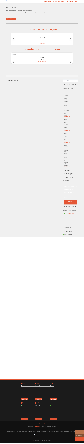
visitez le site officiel (49, 432)
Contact (75, 1)
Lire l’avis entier (42, 43)
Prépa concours (56, 1)
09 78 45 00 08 (67, 102)
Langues (62, 1)
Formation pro (69, 1)
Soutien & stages (47, 1)
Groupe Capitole (37, 426)
